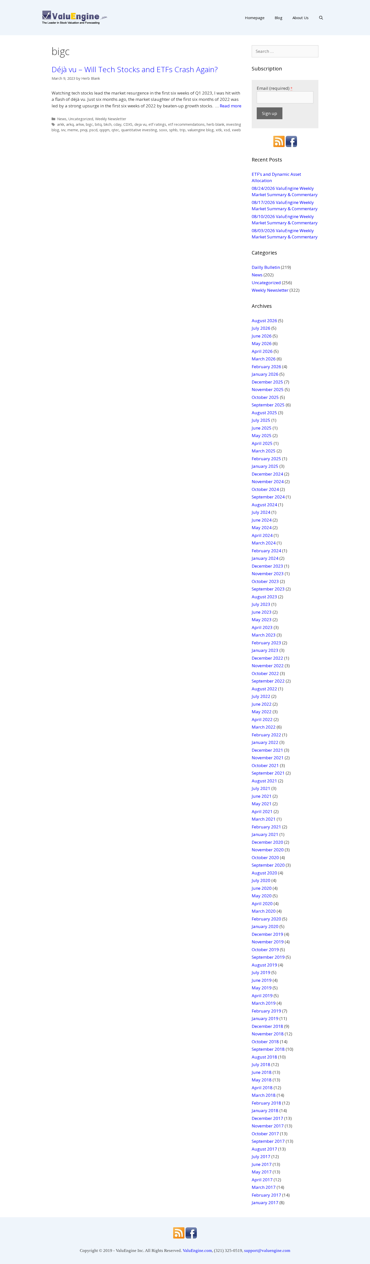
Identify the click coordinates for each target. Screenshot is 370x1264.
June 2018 (262, 1072)
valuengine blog (201, 130)
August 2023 (264, 597)
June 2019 (262, 980)
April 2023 (262, 627)
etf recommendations (186, 124)
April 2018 (262, 1087)
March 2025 (264, 451)
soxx (163, 130)
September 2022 (268, 681)
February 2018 (266, 1103)
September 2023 (268, 589)
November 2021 (268, 758)
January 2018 (265, 1110)
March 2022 (264, 727)
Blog (278, 17)
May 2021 (262, 804)
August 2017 (264, 1149)
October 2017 (265, 1133)
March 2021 (264, 819)
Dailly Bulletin (266, 267)
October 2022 (265, 673)
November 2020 (268, 850)
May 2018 (262, 1080)
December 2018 (267, 1026)
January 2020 (265, 926)
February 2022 (266, 735)
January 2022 (265, 742)
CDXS (127, 124)
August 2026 (264, 320)
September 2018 (268, 1049)
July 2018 (261, 1064)
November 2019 (268, 942)
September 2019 (268, 957)
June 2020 (262, 888)
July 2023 (261, 604)
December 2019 (267, 934)
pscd (93, 130)
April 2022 (262, 719)
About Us (300, 17)
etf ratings (157, 124)
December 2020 (267, 842)
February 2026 (266, 366)
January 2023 (265, 650)
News (61, 118)
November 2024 (268, 481)
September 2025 (268, 405)
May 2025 (262, 435)
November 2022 (268, 665)
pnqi (83, 130)
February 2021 (266, 827)
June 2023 (262, 612)
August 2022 (264, 689)
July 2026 (261, 328)
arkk (60, 124)
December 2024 (267, 474)
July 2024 (261, 512)
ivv (63, 130)
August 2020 (264, 873)
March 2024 (264, 543)
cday (117, 124)
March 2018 (264, 1095)
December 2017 (267, 1118)
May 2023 (262, 619)
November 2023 (268, 573)
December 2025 (267, 382)
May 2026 (262, 343)
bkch (108, 124)
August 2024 (264, 505)
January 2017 (265, 1202)
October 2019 (265, 949)
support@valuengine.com (267, 1250)
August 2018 (264, 1057)
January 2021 (265, 834)
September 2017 (268, 1141)
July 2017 (261, 1156)
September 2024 (268, 497)
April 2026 (262, 351)
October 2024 (265, 489)
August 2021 (264, 781)
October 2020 (265, 857)
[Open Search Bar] (321, 17)
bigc (89, 124)
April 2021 (262, 811)
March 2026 (264, 359)
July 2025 (261, 420)
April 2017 (262, 1180)
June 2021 (262, 796)
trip (182, 130)
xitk (219, 130)
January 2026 (265, 374)
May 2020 (262, 896)
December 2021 (267, 750)
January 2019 (265, 1018)
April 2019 (262, 995)
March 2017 (264, 1187)
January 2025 (265, 466)
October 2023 (265, 581)
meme (72, 130)
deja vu (140, 124)
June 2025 (262, 428)
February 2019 (266, 1011)
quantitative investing (139, 130)
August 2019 (264, 965)
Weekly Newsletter (110, 118)
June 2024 (262, 520)
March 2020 (264, 911)
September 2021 (268, 773)
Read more (230, 106)
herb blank (215, 124)
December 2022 (267, 658)
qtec (115, 130)
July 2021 (261, 788)
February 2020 (266, 919)
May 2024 (262, 527)
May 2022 (262, 711)
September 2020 (268, 865)
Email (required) (274, 88)
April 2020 (262, 903)
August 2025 (264, 412)
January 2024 (265, 558)
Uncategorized (80, 118)
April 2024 (262, 535)
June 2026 (262, 336)
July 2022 (261, 696)
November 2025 (268, 389)
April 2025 (262, 443)
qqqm (104, 130)
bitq (98, 124)
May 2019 (262, 988)
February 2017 (266, 1195)
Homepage (255, 17)
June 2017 (262, 1164)
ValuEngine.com (197, 1250)
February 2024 (266, 551)
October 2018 (265, 1041)
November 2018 (268, 1034)
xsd (227, 130)
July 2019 (261, 972)
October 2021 (265, 765)
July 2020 (261, 880)
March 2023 (264, 635)
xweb (236, 130)
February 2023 (266, 643)
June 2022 (262, 704)
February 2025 (266, 458)
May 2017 (262, 1172)
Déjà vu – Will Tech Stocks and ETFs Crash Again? (135, 69)
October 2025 (265, 397)
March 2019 (264, 1003)
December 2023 (267, 566)
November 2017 (268, 1126)
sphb (173, 130)
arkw (80, 124)
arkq (70, 124)
